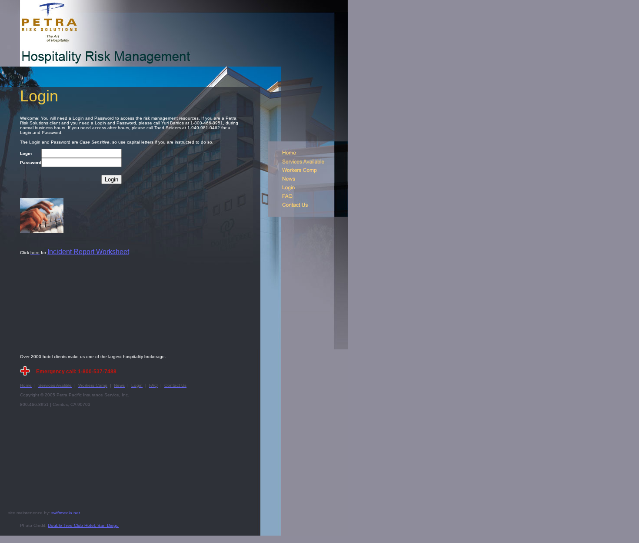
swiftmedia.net (65, 512)
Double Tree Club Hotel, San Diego (83, 525)
